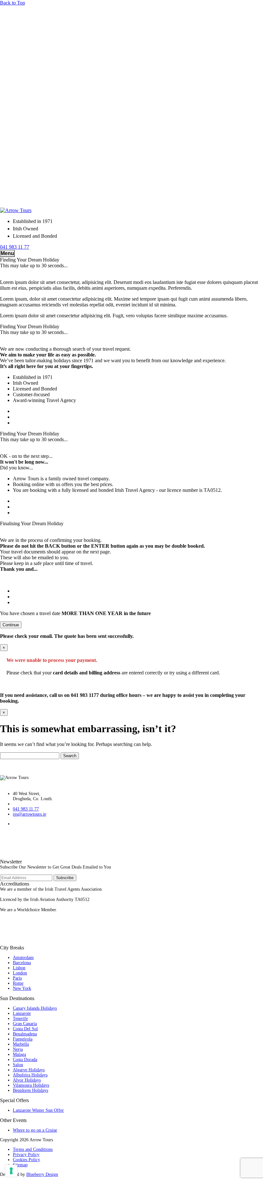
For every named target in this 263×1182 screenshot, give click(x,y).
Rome (18, 983)
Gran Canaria (25, 1023)
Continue (11, 624)
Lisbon (19, 967)
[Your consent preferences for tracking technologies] (11, 1171)
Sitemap (20, 1164)
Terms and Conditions (33, 1149)
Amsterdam (23, 957)
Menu (7, 253)
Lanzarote (22, 1013)
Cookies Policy (26, 1159)
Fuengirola (22, 1039)
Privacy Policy (26, 1154)
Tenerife (20, 1018)
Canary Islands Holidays (35, 1008)
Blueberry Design (42, 1174)
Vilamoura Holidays (31, 1085)
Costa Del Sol (25, 1028)
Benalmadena (25, 1034)
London (20, 973)
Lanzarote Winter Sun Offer (38, 1110)
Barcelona (22, 962)
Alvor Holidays (27, 1080)
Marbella (21, 1044)
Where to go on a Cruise (35, 1130)
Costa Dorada (25, 1059)
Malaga (19, 1054)
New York (22, 988)
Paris (17, 978)
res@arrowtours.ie (29, 814)
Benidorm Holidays (30, 1090)
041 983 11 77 (26, 809)
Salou (18, 1064)
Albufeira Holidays (30, 1075)
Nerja (18, 1049)
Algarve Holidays (29, 1069)
